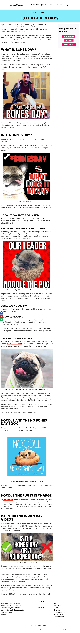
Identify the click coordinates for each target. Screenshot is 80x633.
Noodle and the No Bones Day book (14, 430)
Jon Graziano (8, 500)
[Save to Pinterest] (1, 316)
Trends (16, 594)
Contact (57, 608)
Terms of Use (59, 617)
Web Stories (58, 606)
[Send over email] (1, 319)
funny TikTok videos (14, 344)
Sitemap (57, 610)
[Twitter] (43, 602)
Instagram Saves (60, 612)
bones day (21, 139)
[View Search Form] (69, 4)
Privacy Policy (59, 614)
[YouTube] (43, 607)
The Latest (35, 5)
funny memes (12, 608)
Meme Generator (37, 12)
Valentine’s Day (62, 5)
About (56, 603)
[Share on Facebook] (1, 313)
